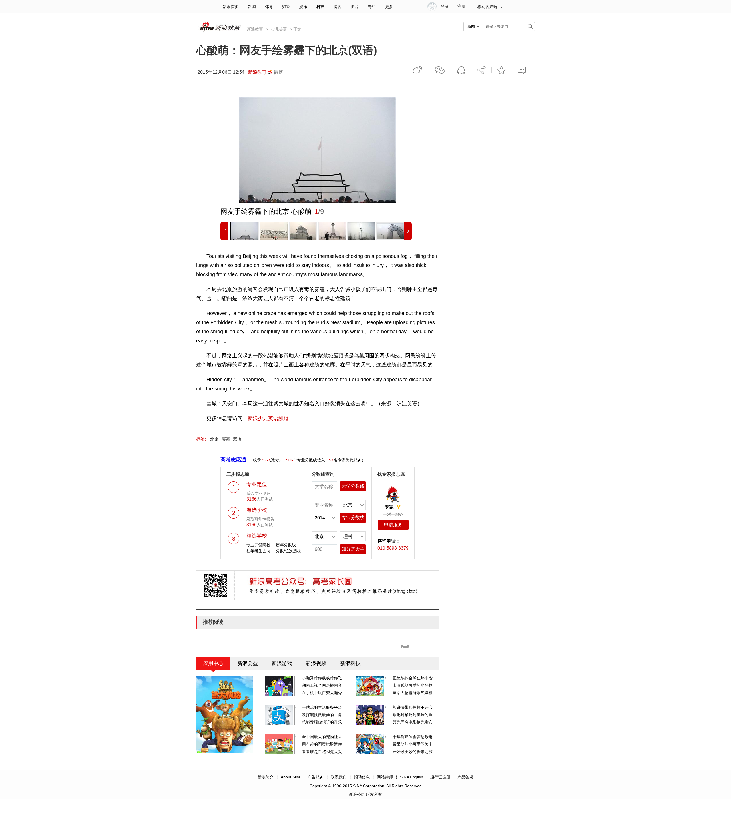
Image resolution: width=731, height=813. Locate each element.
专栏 (372, 7)
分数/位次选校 (288, 551)
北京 (214, 439)
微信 (440, 70)
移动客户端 (487, 7)
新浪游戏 (282, 663)
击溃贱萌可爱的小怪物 (413, 685)
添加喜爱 (501, 70)
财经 (286, 7)
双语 (237, 439)
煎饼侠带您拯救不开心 (413, 707)
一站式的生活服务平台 (322, 707)
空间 (461, 70)
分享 (481, 70)
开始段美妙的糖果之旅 (413, 751)
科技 (320, 7)
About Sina (290, 777)
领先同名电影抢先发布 (413, 722)
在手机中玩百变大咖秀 (322, 692)
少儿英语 (279, 29)
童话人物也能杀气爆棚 (413, 692)
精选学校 (256, 536)
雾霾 (226, 439)
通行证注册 (440, 777)
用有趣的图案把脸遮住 (322, 744)
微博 (278, 72)
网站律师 (385, 777)
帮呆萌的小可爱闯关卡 (413, 744)
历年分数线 (286, 545)
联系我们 (339, 777)
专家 (389, 507)
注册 (461, 6)
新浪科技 (350, 663)
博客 (338, 7)
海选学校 (256, 510)
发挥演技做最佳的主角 (322, 714)
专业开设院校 (258, 545)
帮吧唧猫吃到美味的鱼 (413, 714)
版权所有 (374, 794)
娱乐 (303, 7)
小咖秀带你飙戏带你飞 (322, 678)
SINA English (411, 777)
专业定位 (256, 484)
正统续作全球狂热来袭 (413, 678)
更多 (389, 7)
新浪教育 (255, 29)
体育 (269, 7)
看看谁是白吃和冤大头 (322, 751)
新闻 (252, 7)
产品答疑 (465, 777)
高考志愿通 (233, 460)
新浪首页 (231, 7)
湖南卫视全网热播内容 (322, 685)
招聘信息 (362, 777)
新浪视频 (316, 663)
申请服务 (393, 524)
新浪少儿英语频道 (268, 418)
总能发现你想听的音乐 (322, 722)
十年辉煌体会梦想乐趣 (413, 736)
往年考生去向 (258, 551)
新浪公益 (247, 663)
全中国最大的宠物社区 (322, 736)
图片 (355, 7)
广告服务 (316, 777)
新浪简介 (266, 777)
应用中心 (213, 663)
